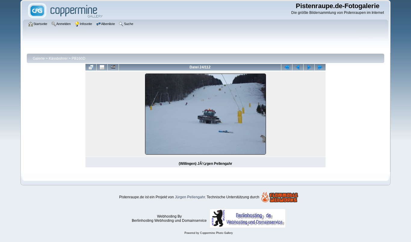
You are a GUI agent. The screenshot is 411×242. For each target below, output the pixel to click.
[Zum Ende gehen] (320, 67)
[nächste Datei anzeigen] (309, 67)
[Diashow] (113, 67)
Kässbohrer (58, 58)
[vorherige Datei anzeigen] (297, 67)
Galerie (39, 58)
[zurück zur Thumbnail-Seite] (90, 67)
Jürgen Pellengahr (190, 197)
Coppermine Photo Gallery (216, 232)
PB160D (78, 58)
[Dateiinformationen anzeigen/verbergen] (102, 67)
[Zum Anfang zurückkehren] (286, 67)
